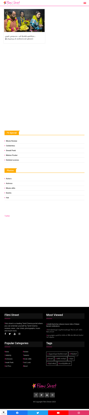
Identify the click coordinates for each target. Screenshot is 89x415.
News (7, 352)
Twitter (7, 216)
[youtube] (58, 412)
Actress (9, 183)
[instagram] (78, 412)
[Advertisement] (22, 107)
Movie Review (11, 141)
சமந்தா (70, 358)
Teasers (26, 355)
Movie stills (10, 188)
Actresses (9, 359)
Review (25, 352)
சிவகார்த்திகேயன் (64, 363)
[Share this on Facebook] (17, 412)
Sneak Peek (11, 150)
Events (8, 193)
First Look (27, 362)
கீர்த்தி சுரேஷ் (51, 363)
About (25, 366)
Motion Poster (12, 155)
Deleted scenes (12, 160)
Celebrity (8, 355)
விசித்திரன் (73, 354)
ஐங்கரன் (50, 358)
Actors (8, 179)
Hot (7, 198)
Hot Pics (8, 366)
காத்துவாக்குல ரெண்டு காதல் (57, 354)
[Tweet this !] (38, 412)
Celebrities (10, 146)
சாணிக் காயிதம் (60, 358)
